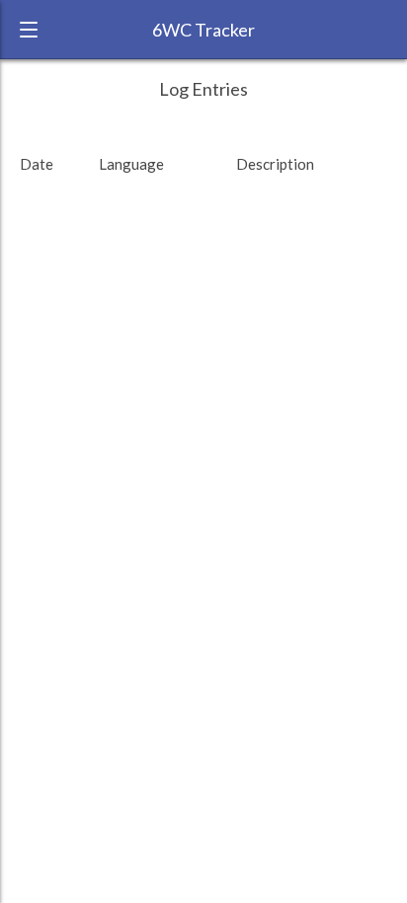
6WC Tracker (203, 29)
